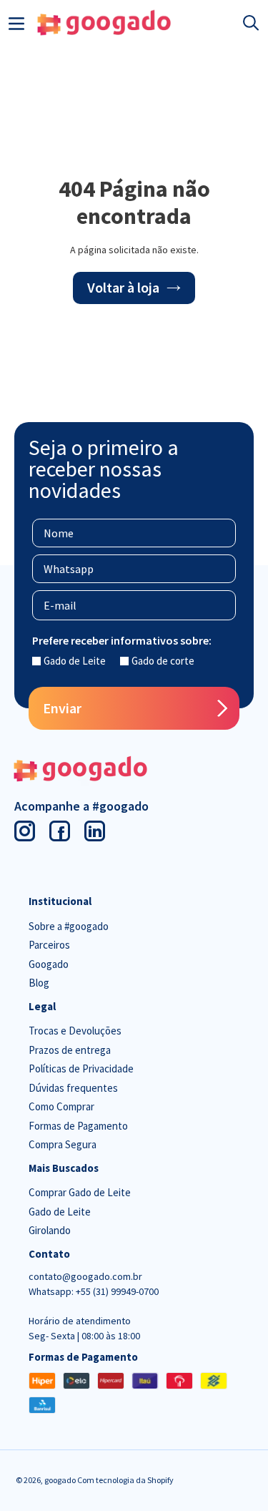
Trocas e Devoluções (75, 1030)
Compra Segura (62, 1144)
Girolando (50, 1230)
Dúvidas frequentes (73, 1088)
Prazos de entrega (70, 1050)
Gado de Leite (75, 661)
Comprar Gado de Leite (80, 1192)
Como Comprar (61, 1106)
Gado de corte (162, 661)
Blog (39, 982)
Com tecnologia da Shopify (125, 1480)
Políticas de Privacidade (81, 1068)
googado (60, 1480)
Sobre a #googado (69, 926)
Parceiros (49, 945)
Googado (49, 964)
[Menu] (16, 22)
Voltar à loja (123, 287)
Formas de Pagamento (78, 1126)
